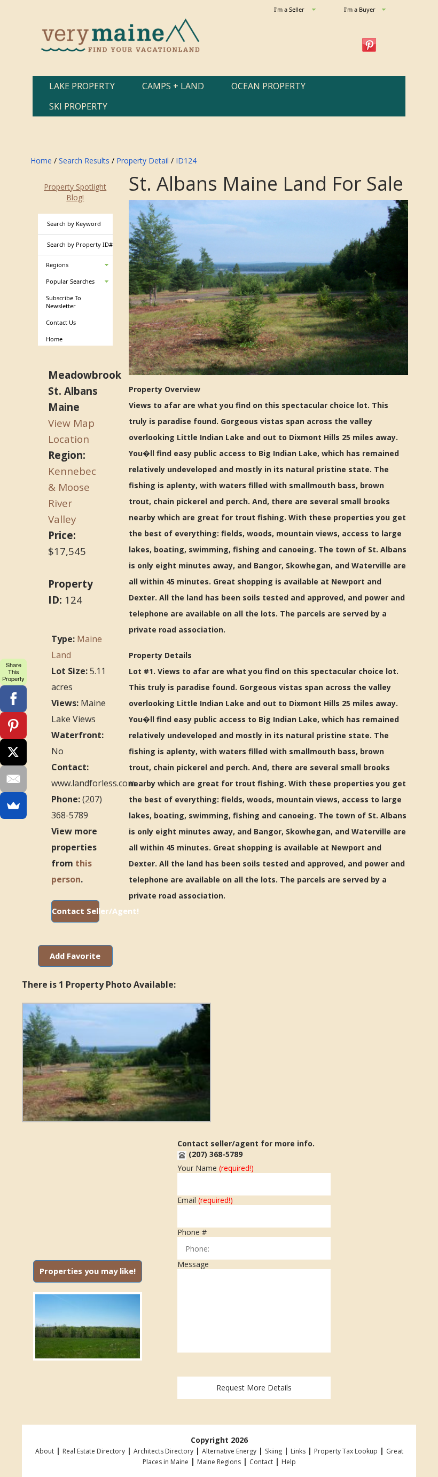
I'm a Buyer (360, 9)
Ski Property (78, 106)
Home (41, 160)
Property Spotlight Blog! (75, 192)
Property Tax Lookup (346, 1451)
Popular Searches (70, 281)
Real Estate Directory (93, 1451)
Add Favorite (75, 955)
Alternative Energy (229, 1451)
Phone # (192, 1232)
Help (288, 1461)
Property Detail (142, 160)
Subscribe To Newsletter (63, 302)
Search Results (84, 160)
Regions (57, 265)
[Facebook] (13, 698)
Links (298, 1451)
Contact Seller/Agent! (75, 910)
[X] (13, 752)
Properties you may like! (88, 1270)
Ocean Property (268, 86)
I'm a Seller (289, 9)
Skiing (273, 1451)
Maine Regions (219, 1461)
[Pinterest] (13, 725)
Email (205, 1200)
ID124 (186, 160)
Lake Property (82, 86)
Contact (261, 1461)
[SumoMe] (13, 805)
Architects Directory (163, 1451)
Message (193, 1264)
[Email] (13, 778)
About (44, 1451)
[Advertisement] (87, 1187)
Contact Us (61, 322)
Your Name (215, 1168)
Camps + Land (173, 86)
